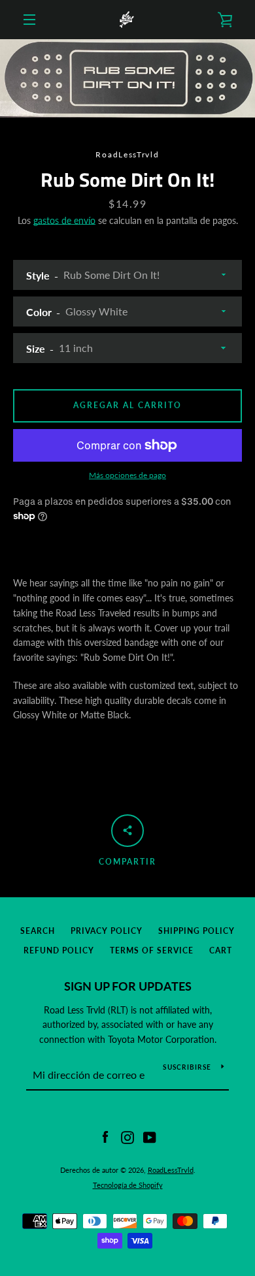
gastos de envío (64, 220)
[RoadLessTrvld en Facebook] (105, 1136)
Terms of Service (152, 950)
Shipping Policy (196, 931)
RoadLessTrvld (171, 1170)
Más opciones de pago (127, 475)
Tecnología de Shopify (128, 1185)
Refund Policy (59, 950)
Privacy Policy (107, 931)
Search (37, 931)
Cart (220, 950)
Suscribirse (187, 1067)
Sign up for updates (128, 986)
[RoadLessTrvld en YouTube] (149, 1136)
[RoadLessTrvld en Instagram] (127, 1136)
